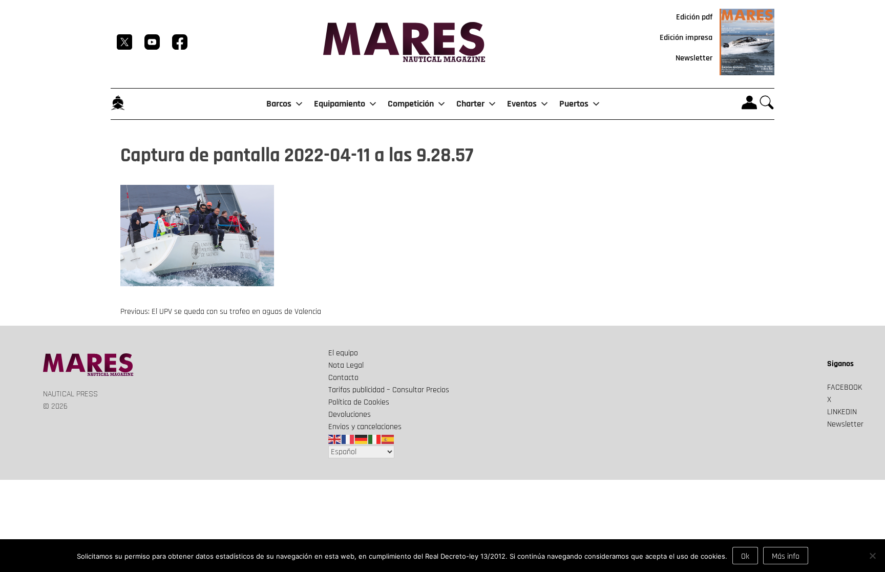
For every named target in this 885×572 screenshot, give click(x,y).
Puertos (573, 104)
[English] (335, 439)
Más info (785, 556)
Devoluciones (349, 414)
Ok (745, 556)
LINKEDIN (842, 412)
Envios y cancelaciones (365, 426)
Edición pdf (694, 17)
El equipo (343, 353)
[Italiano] (375, 439)
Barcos (278, 104)
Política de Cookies (358, 402)
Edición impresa (686, 37)
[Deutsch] (361, 439)
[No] (872, 555)
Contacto (343, 377)
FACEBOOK (844, 387)
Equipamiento (339, 104)
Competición (411, 104)
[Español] (388, 439)
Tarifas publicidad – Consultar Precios (388, 390)
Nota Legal (346, 365)
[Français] (348, 439)
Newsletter (694, 58)
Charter (470, 104)
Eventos (522, 104)
